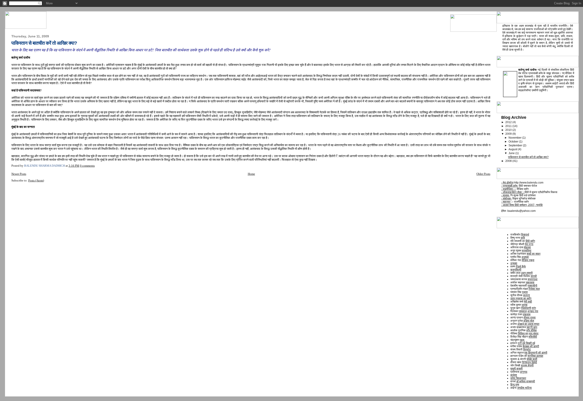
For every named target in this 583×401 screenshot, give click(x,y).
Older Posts (483, 174)
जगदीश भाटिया (524, 387)
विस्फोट (527, 349)
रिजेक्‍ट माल (534, 288)
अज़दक (525, 257)
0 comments (87, 165)
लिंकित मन (523, 333)
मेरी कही (528, 301)
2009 (508, 133)
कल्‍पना (526, 295)
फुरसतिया (526, 250)
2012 (508, 122)
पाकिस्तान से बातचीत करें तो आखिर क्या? (44, 43)
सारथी (534, 276)
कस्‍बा (524, 304)
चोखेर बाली (532, 359)
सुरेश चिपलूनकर (518, 378)
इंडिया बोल (529, 320)
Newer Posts (18, 174)
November (515, 137)
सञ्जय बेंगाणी (527, 365)
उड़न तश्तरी (527, 272)
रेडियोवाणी (526, 308)
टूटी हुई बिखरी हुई (526, 343)
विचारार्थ (525, 234)
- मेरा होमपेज (507, 182)
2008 (508, 161)
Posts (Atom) (36, 180)
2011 (508, 126)
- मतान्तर (505, 201)
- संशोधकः (506, 198)
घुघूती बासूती (516, 368)
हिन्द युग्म (514, 384)
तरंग (534, 308)
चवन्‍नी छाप (532, 327)
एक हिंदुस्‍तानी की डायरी (535, 352)
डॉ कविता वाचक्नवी (525, 381)
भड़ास (525, 292)
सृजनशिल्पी (515, 269)
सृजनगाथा (532, 279)
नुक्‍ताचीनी (532, 285)
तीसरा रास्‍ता (530, 317)
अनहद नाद (532, 311)
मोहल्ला (527, 247)
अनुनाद (523, 371)
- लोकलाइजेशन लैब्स (513, 192)
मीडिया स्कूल (528, 260)
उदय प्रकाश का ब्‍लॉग (520, 298)
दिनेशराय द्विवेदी (529, 362)
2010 (508, 130)
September (516, 145)
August (513, 149)
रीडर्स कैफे (521, 266)
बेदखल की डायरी (531, 346)
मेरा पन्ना (529, 244)
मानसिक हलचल (535, 355)
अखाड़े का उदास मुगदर (528, 324)
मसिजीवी (533, 336)
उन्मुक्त (513, 263)
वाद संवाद (533, 333)
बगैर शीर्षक (531, 330)
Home (251, 174)
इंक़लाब (526, 314)
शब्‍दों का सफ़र (533, 253)
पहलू (522, 339)
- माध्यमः (505, 195)
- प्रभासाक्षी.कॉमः (509, 185)
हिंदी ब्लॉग (530, 241)
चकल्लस (530, 282)
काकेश (513, 375)
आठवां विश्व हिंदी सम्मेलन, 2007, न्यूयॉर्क (522, 205)
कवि (523, 237)
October (514, 141)
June (512, 153)
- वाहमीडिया (508, 189)
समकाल (523, 311)
